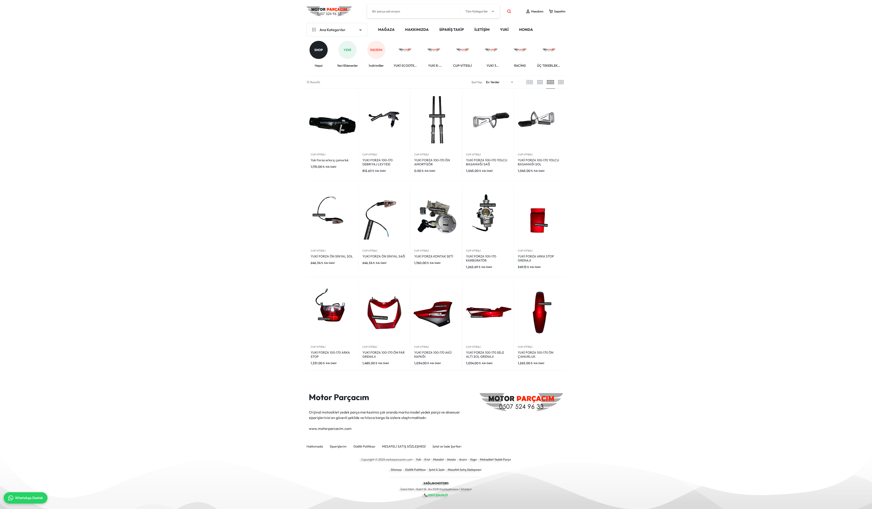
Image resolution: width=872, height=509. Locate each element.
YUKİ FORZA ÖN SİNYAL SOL (332, 256)
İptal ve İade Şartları (447, 446)
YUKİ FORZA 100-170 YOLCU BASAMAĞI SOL (538, 162)
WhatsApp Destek (29, 498)
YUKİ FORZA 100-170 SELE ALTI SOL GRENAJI (485, 354)
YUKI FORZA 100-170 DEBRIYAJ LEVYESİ (377, 162)
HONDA (526, 29)
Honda (451, 459)
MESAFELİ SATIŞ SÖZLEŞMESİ (404, 446)
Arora (463, 459)
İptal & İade (437, 469)
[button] (566, 50)
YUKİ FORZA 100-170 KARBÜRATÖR (481, 258)
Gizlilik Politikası (364, 446)
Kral (427, 459)
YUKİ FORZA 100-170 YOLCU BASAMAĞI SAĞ (486, 162)
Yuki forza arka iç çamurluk (330, 160)
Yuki (418, 459)
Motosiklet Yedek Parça (495, 459)
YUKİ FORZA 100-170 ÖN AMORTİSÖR (432, 162)
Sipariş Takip (451, 29)
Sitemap (396, 469)
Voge (473, 459)
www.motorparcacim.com (330, 428)
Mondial (438, 459)
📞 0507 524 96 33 (436, 495)
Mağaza (386, 29)
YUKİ (504, 29)
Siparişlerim (338, 446)
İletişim (482, 29)
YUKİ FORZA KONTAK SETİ (433, 256)
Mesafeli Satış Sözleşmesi (464, 469)
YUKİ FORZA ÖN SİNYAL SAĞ (383, 256)
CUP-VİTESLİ (318, 154)
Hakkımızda (417, 29)
